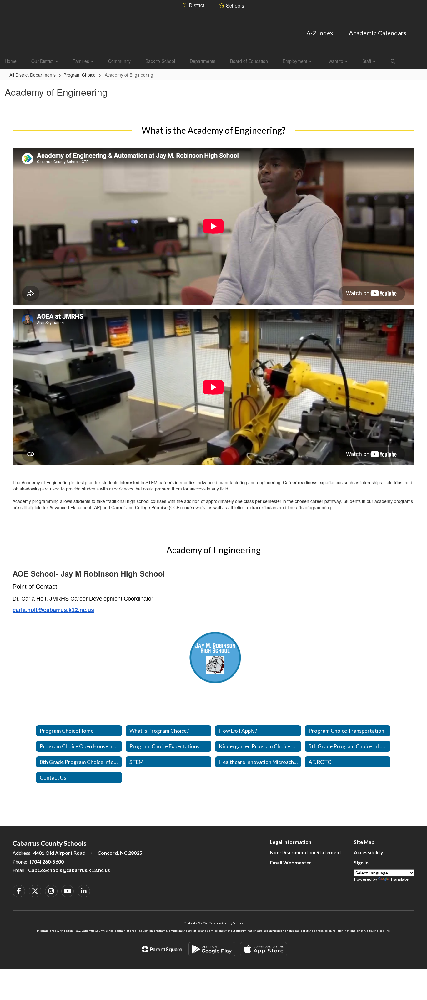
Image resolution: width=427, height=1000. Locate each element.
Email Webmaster (290, 862)
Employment (296, 61)
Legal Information (290, 842)
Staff (367, 61)
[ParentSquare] (162, 949)
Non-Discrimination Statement (305, 852)
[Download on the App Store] (263, 949)
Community (119, 61)
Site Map (364, 842)
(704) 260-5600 (47, 861)
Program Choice (79, 75)
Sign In (361, 862)
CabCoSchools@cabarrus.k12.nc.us (69, 870)
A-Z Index (319, 33)
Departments (202, 61)
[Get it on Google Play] (211, 949)
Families (81, 61)
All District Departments (32, 75)
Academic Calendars (377, 33)
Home (11, 61)
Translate (399, 879)
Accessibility (368, 852)
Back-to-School (160, 61)
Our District (43, 61)
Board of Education (249, 61)
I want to (335, 61)
